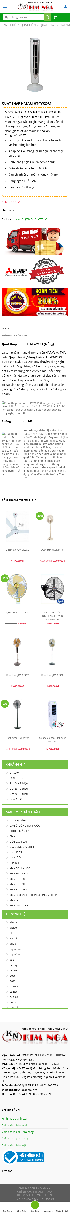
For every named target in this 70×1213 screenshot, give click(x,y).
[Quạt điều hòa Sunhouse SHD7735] (52, 714)
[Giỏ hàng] (55, 17)
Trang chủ (8, 25)
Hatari (65, 25)
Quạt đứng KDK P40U (52, 675)
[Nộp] (47, 17)
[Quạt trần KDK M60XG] (17, 526)
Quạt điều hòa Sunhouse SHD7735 (52, 739)
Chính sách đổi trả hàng (35, 1198)
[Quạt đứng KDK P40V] (17, 652)
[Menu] (5, 6)
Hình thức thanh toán (15, 1118)
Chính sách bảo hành (15, 1125)
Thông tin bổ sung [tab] (14, 335)
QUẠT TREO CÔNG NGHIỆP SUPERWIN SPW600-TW (52, 616)
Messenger (48, 1211)
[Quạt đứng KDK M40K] (52, 526)
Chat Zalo (21, 1211)
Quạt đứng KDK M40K (52, 549)
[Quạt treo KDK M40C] (17, 589)
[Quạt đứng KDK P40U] (52, 652)
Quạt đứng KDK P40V (17, 675)
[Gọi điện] (35, 1205)
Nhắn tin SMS (62, 1211)
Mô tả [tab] (6, 328)
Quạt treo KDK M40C (17, 612)
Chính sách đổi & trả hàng (18, 1132)
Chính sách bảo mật (14, 1145)
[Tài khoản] (65, 6)
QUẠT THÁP (48, 25)
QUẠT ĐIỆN (28, 25)
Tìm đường (8, 1211)
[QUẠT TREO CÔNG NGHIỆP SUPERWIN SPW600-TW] (52, 589)
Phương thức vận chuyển (35, 1195)
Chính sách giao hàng (15, 1138)
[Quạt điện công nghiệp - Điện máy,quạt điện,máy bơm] (35, 6)
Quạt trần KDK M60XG (17, 549)
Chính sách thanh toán (35, 1191)
